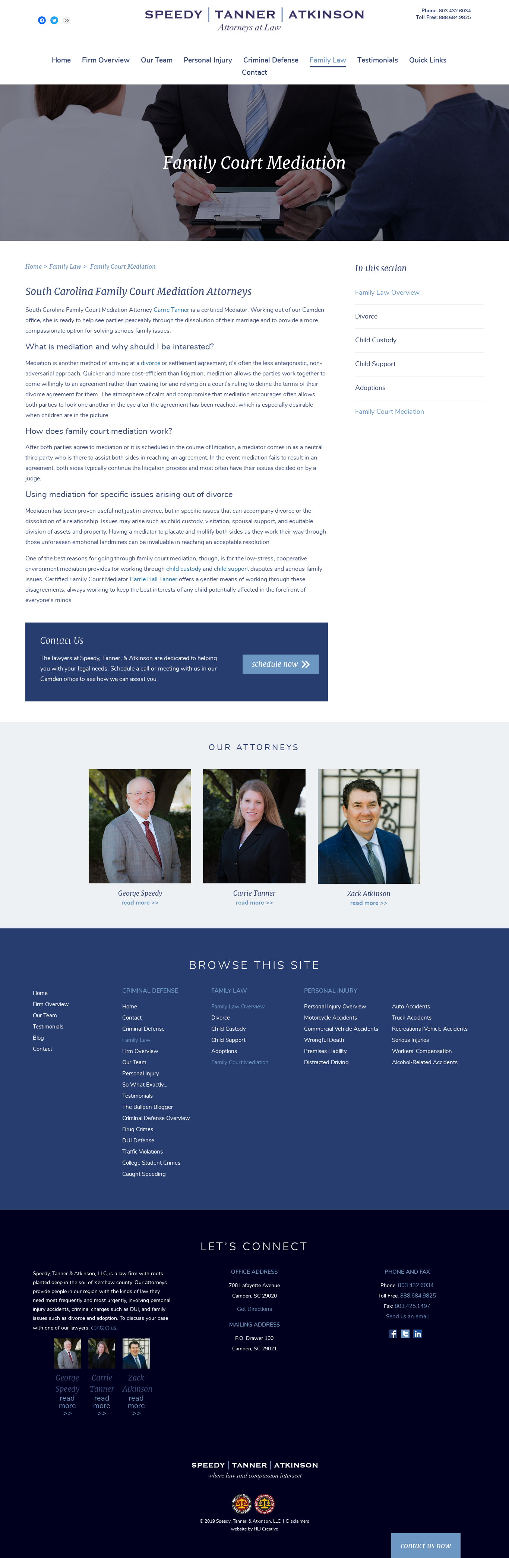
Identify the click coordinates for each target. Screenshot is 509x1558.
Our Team (157, 60)
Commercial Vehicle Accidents (341, 1029)
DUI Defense (138, 1140)
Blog (38, 1038)
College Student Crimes (151, 1163)
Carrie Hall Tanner (153, 579)
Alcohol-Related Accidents (425, 1062)
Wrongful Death (324, 1040)
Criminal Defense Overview (156, 1118)
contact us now (426, 1546)
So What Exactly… (144, 1085)
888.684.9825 (455, 17)
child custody (183, 569)
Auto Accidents (411, 1007)
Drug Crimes (137, 1129)
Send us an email (407, 1316)
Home (61, 60)
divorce (150, 363)
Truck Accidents (411, 1018)
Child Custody (375, 340)
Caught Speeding (144, 1174)
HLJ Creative (266, 1529)
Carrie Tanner (171, 310)
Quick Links (427, 60)
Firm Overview (106, 60)
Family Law (328, 60)
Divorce (366, 316)
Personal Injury (208, 60)
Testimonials (377, 60)
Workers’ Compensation (422, 1051)
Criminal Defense (270, 60)
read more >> (140, 903)
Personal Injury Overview (335, 1007)
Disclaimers (297, 1521)
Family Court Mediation (389, 412)
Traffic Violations (142, 1152)
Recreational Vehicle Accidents (430, 1029)
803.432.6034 (455, 11)
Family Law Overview (387, 292)
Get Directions (254, 1309)
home (33, 267)
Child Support (375, 364)
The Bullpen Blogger (147, 1107)
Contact (254, 72)
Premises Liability (325, 1051)
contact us (103, 1328)
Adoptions (370, 388)
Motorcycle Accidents (330, 1018)
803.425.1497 (412, 1306)
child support (231, 569)
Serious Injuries (410, 1040)
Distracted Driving (326, 1062)
